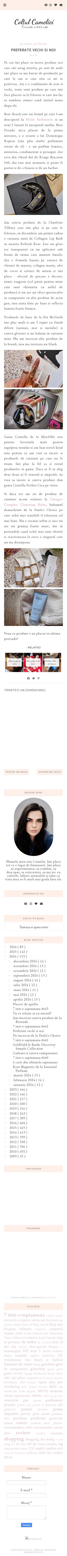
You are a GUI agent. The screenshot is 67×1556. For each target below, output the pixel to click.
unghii (40, 1448)
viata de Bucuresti (14, 1452)
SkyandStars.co (33, 1552)
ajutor (26, 1320)
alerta (35, 1320)
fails (28, 1360)
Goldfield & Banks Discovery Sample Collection (34, 1046)
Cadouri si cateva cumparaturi (35, 1053)
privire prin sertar (35, 1414)
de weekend (44, 1342)
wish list (45, 1453)
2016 (14, 1123)
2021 (14, 1099)
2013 (14, 1137)
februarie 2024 (25, 1080)
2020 (14, 1104)
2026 (14, 947)
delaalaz (23, 1346)
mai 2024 (21, 995)
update (51, 1448)
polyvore (10, 1409)
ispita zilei (46, 1382)
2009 (14, 1156)
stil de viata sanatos (42, 1444)
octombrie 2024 (26, 971)
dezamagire (12, 1351)
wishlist (58, 1453)
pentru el (38, 1404)
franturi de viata (18, 1364)
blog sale (56, 1324)
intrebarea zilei (14, 1382)
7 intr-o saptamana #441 (30, 1040)
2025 (14, 952)
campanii (40, 1329)
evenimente (12, 1360)
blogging (10, 1329)
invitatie (31, 1382)
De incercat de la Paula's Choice (37, 1035)
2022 (14, 1094)
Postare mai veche (50, 772)
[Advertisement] (33, 1266)
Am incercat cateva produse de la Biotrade (37, 1020)
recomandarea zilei (18, 1427)
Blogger (50, 1297)
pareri (37, 1400)
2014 (14, 1132)
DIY (26, 1351)
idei (7, 1378)
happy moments (36, 1373)
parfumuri (54, 1399)
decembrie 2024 (26, 961)
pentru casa (24, 1404)
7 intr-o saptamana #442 (30, 1026)
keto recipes (29, 1386)
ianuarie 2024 (24, 1085)
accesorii (10, 1320)
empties (21, 1355)
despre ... (56, 1346)
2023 (14, 1089)
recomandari (43, 1427)
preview (43, 1409)
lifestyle (43, 1386)
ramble (22, 1422)
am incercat (49, 1320)
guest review (13, 1373)
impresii (32, 1378)
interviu (58, 1377)
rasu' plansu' (53, 1423)
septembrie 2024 (26, 975)
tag (60, 1444)
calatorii (25, 1329)
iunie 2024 (22, 990)
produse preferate (33, 44)
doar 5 (36, 1351)
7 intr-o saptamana (24, 1314)
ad (19, 1320)
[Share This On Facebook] (29, 678)
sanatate (57, 1433)
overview (11, 1399)
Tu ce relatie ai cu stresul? (32, 1013)
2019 (14, 1108)
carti (19, 1333)
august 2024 (23, 980)
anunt (17, 1324)
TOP (31, 1448)
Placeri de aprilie (25, 1004)
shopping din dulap (40, 1439)
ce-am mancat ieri (36, 1333)
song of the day (15, 1444)
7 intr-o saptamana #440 (30, 1058)
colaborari (18, 1337)
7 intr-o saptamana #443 (30, 1009)
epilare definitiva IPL (46, 1355)
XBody (8, 1457)
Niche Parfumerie (39, 119)
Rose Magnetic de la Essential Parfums (35, 1069)
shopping (14, 1438)
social (59, 1439)
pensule (10, 1405)
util (60, 1448)
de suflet (29, 1341)
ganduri (48, 1364)
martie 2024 (23, 1075)
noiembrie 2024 (26, 966)
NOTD (43, 1391)
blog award (40, 1324)
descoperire (38, 1346)
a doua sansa (54, 1315)
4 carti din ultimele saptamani (35, 1062)
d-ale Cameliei (48, 1337)
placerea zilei (54, 1405)
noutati (56, 1390)
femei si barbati (48, 1360)
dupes (8, 1355)
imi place (18, 1378)
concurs (32, 1337)
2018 (14, 1113)
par (26, 1399)
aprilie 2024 (22, 999)
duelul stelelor (53, 1351)
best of (27, 1324)
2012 (14, 1142)
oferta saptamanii (17, 1396)
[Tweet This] (34, 678)
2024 (13, 956)
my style (19, 1391)
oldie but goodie (53, 1395)
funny (37, 1364)
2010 (14, 1151)
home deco (55, 1373)
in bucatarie (46, 1377)
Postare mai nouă (16, 772)
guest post (55, 1369)
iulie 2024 (21, 985)
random (36, 1423)
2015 (14, 1128)
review (23, 1432)
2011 (14, 1147)
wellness (32, 1453)
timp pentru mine (16, 1448)
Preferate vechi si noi (28, 1031)
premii (26, 1408)
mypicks (31, 1391)
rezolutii (40, 1433)
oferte (36, 1395)
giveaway (37, 1368)
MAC (53, 1386)
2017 (14, 1118)
